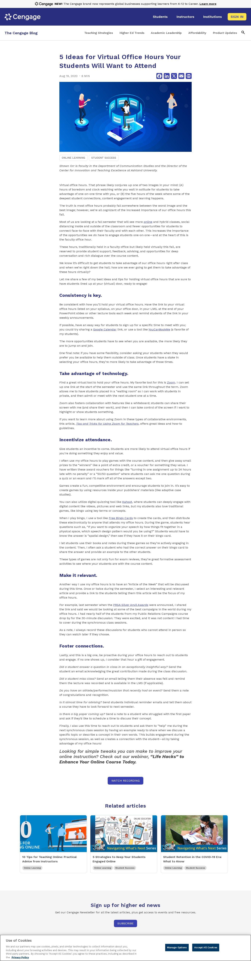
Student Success (103, 157)
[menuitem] (160, 16)
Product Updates (225, 33)
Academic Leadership (166, 33)
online (148, 222)
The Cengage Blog (21, 33)
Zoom (171, 382)
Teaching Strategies (98, 33)
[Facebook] (159, 76)
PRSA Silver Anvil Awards (130, 605)
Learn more (208, 4)
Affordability (197, 33)
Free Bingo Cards (121, 518)
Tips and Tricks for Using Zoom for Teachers (107, 423)
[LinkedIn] (167, 76)
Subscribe (125, 923)
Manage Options (177, 947)
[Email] (181, 76)
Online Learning (73, 157)
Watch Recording (125, 780)
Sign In (237, 17)
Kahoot (127, 502)
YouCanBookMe (159, 329)
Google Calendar (104, 329)
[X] (174, 76)
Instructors (185, 17)
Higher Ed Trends (131, 33)
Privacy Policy (20, 957)
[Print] (189, 76)
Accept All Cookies (205, 947)
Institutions (212, 17)
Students (160, 17)
